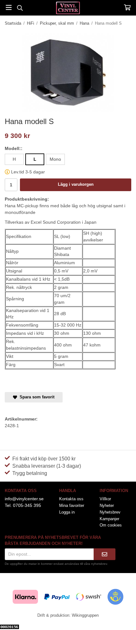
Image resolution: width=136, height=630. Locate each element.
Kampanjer (109, 518)
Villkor (105, 498)
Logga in (67, 512)
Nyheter (107, 505)
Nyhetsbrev (110, 512)
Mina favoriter (71, 505)
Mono (55, 159)
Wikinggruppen (85, 615)
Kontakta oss (71, 498)
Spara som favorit (35, 397)
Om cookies (111, 525)
